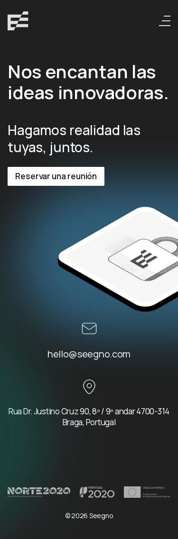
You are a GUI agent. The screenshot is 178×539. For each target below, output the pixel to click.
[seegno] (18, 20)
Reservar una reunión (56, 176)
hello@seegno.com (89, 353)
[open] (164, 21)
